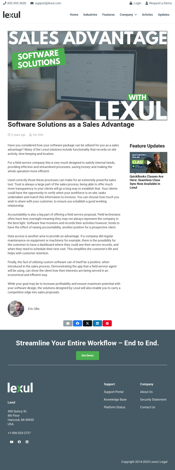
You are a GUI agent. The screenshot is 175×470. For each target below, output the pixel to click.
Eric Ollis (38, 134)
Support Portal (113, 392)
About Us (146, 392)
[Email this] (67, 323)
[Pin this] (107, 323)
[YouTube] (11, 442)
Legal (163, 462)
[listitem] (87, 343)
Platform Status (114, 407)
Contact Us (147, 407)
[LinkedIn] (27, 442)
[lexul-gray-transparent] (11, 14)
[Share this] (77, 323)
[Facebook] (19, 442)
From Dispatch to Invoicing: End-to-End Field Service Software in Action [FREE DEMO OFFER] (148, 182)
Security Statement (153, 399)
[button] (135, 14)
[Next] (162, 172)
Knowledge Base (115, 399)
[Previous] (135, 172)
